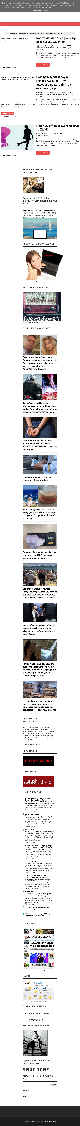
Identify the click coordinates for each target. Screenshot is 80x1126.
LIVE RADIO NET (31, 861)
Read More (43, 65)
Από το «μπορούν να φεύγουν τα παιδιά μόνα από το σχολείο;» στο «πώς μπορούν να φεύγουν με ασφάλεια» (39, 803)
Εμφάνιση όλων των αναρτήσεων (58, 33)
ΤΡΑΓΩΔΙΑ (39, 96)
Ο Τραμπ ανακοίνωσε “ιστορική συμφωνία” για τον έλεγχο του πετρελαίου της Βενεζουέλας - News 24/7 (39, 849)
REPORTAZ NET (30, 830)
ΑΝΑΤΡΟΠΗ (68, 46)
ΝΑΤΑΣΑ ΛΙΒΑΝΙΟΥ (58, 94)
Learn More (37, 10)
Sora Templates (37, 1121)
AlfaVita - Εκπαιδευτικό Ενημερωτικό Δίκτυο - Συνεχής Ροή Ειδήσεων (38, 799)
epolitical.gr (29, 891)
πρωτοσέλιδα (35, 970)
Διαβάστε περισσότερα (8, 67)
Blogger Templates (50, 1121)
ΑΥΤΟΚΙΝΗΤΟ (40, 94)
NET (40, 46)
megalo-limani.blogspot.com (35, 875)
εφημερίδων (43, 970)
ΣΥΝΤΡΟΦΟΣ (69, 94)
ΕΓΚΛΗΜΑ (59, 48)
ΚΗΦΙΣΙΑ (65, 48)
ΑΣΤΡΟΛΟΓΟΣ (41, 48)
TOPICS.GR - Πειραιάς (32, 814)
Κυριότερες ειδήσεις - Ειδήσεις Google (38, 846)
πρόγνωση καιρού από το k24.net (38, 1001)
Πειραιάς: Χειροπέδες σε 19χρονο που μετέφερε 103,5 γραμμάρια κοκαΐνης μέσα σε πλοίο (39, 555)
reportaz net (43, 133)
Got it (46, 10)
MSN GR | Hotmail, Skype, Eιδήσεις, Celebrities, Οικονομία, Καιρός (37, 914)
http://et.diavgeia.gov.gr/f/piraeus (35, 1019)
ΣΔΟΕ (48, 135)
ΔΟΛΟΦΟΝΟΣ (50, 48)
